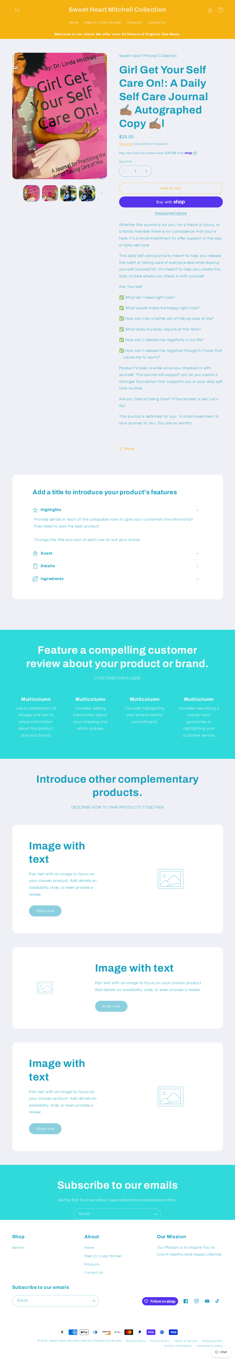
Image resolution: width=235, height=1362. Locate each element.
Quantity (125, 161)
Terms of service (185, 1341)
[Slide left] (17, 193)
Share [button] (129, 448)
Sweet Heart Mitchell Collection (71, 1341)
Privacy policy (159, 1341)
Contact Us (93, 1272)
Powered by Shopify (107, 1341)
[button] (17, 10)
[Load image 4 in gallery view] (87, 193)
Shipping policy (212, 1341)
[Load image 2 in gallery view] (50, 193)
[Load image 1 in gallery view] (31, 193)
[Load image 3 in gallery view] (68, 193)
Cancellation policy (210, 1346)
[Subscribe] (155, 1214)
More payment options (171, 213)
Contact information (178, 1346)
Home (89, 1247)
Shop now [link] (45, 911)
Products (91, 1264)
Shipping (125, 144)
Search (18, 1247)
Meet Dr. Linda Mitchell (103, 1256)
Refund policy (135, 1341)
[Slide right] (102, 193)
